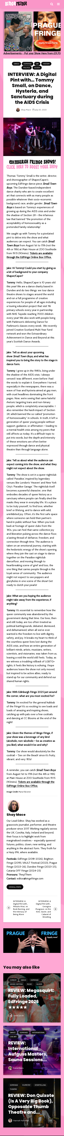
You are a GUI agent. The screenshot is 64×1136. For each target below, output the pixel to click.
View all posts (15, 887)
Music (29, 984)
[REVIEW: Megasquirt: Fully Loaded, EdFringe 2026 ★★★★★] (32, 997)
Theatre (13, 1089)
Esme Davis (18, 1068)
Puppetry (26, 1085)
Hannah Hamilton (21, 1120)
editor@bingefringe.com (30, 878)
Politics (26, 68)
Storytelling (40, 1085)
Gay (37, 64)
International (38, 1032)
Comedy (13, 980)
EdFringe (28, 64)
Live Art (13, 1037)
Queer (37, 68)
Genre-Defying (16, 984)
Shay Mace (26, 109)
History (46, 64)
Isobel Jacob (18, 1015)
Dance (16, 64)
